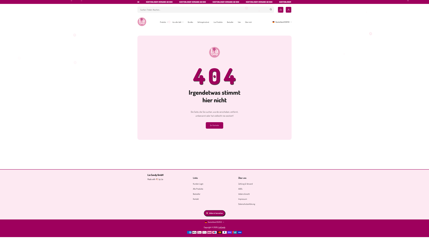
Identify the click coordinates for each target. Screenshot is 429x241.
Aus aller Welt (176, 22)
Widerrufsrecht (244, 194)
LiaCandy (221, 227)
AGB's (240, 189)
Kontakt (196, 199)
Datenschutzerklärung (246, 204)
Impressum (242, 199)
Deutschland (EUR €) (282, 22)
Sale (239, 22)
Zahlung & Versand (245, 184)
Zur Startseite (214, 125)
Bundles (190, 22)
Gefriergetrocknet (203, 22)
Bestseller (230, 22)
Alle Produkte (198, 189)
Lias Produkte (218, 22)
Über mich (248, 22)
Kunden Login (198, 184)
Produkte (163, 22)
